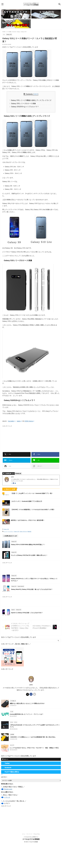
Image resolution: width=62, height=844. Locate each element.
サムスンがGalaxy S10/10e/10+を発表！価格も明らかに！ (29, 555)
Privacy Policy (37, 834)
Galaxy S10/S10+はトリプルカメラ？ (25, 107)
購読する (6, 759)
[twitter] (12, 483)
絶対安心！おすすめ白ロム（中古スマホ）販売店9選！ (28, 520)
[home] (15, 483)
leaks (18, 421)
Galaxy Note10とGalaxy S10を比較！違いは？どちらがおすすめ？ (31, 589)
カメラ (5, 531)
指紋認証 (29, 531)
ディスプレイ (10, 531)
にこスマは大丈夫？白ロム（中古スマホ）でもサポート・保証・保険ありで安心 (34, 748)
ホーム (23, 834)
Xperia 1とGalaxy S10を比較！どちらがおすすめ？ (27, 612)
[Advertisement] (31, 437)
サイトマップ (29, 834)
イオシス (7, 797)
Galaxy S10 (6, 529)
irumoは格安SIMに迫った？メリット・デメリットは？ (26, 714)
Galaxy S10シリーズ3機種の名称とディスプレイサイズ (31, 100)
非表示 (36, 94)
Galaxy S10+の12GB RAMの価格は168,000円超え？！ (28, 544)
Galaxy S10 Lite (23, 531)
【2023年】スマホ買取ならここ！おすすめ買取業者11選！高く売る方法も (32, 737)
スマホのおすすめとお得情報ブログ (31, 836)
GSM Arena (29, 421)
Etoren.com (8, 789)
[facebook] (13, 483)
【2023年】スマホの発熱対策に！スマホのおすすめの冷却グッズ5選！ (33, 509)
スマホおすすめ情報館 (31, 5)
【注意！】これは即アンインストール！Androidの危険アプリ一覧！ (32, 493)
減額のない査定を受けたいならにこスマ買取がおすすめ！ (27, 703)
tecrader (11, 421)
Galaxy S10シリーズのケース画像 (23, 103)
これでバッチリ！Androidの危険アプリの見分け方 (26, 501)
